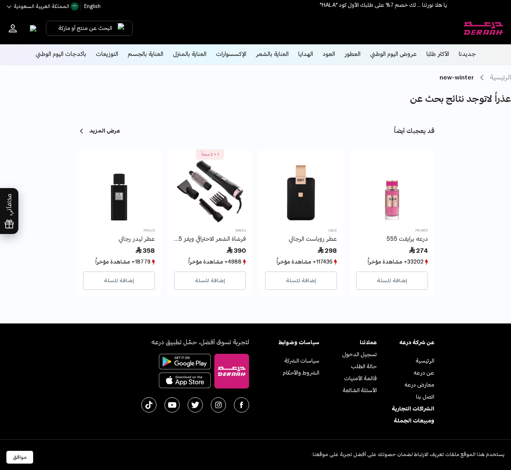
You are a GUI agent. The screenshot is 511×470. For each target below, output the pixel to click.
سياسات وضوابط (298, 342)
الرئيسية (500, 77)
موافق (20, 457)
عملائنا (368, 342)
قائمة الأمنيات (360, 378)
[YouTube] (172, 404)
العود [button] (329, 54)
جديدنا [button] (467, 54)
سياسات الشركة (301, 360)
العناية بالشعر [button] (272, 54)
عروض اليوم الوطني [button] (393, 54)
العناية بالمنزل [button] (189, 54)
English (92, 6)
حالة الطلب (364, 366)
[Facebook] (241, 404)
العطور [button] (352, 54)
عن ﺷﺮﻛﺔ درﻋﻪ (416, 342)
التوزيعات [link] (107, 54)
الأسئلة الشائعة (360, 390)
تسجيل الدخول (359, 354)
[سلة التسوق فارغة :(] (31, 28)
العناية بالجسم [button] (145, 54)
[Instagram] (218, 404)
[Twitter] (195, 404)
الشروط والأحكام (301, 372)
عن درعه (424, 372)
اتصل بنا (425, 396)
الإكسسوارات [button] (231, 54)
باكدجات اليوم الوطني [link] (61, 54)
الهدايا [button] (305, 54)
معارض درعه (419, 384)
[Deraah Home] (483, 28)
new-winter (457, 77)
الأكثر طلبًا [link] (437, 54)
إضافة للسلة (392, 280)
